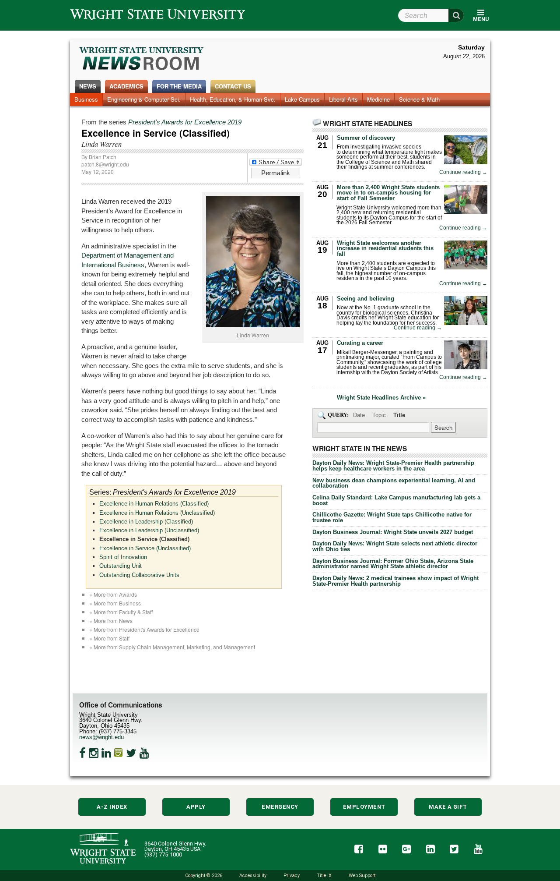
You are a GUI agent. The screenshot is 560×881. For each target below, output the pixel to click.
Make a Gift (448, 806)
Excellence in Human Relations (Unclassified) (157, 512)
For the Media (179, 86)
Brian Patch (102, 156)
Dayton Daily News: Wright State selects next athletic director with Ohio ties (394, 546)
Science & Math (419, 99)
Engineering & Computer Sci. (144, 99)
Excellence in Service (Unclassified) (145, 548)
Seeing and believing (365, 298)
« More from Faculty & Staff (121, 612)
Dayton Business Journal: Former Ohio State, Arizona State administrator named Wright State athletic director (392, 564)
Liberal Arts (343, 99)
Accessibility (252, 875)
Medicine (378, 99)
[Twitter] (131, 753)
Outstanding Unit (120, 566)
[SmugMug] (118, 753)
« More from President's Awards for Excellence (144, 629)
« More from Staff (109, 638)
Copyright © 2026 (203, 875)
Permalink (275, 173)
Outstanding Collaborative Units (139, 575)
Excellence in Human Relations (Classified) (154, 503)
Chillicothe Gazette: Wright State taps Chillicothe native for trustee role (392, 517)
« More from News (111, 620)
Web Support (362, 875)
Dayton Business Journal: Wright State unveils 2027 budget (392, 532)
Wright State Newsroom (142, 59)
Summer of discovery (366, 137)
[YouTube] (144, 753)
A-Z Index (112, 806)
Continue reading (463, 172)
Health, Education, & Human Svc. (233, 99)
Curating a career (360, 343)
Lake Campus (302, 99)
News (87, 86)
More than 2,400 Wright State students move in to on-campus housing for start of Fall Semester (388, 193)
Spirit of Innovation (123, 557)
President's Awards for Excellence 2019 (185, 122)
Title (399, 415)
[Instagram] (93, 753)
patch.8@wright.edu (105, 164)
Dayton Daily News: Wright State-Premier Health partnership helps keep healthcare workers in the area (393, 466)
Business (86, 99)
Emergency (280, 806)
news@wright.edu (101, 737)
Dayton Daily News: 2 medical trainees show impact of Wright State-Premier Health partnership (395, 581)
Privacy (292, 875)
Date (359, 415)
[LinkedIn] (106, 753)
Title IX (324, 875)
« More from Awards (113, 594)
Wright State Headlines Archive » (381, 398)
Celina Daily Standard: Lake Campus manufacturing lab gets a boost (396, 500)
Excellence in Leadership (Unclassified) (149, 530)
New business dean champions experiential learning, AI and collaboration (393, 483)
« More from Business (115, 603)
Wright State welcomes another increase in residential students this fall (385, 249)
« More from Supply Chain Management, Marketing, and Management (172, 647)
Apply (196, 806)
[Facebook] (82, 753)
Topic (379, 415)
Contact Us (233, 86)
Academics (126, 86)
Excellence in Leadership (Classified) (146, 521)
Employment (364, 806)
